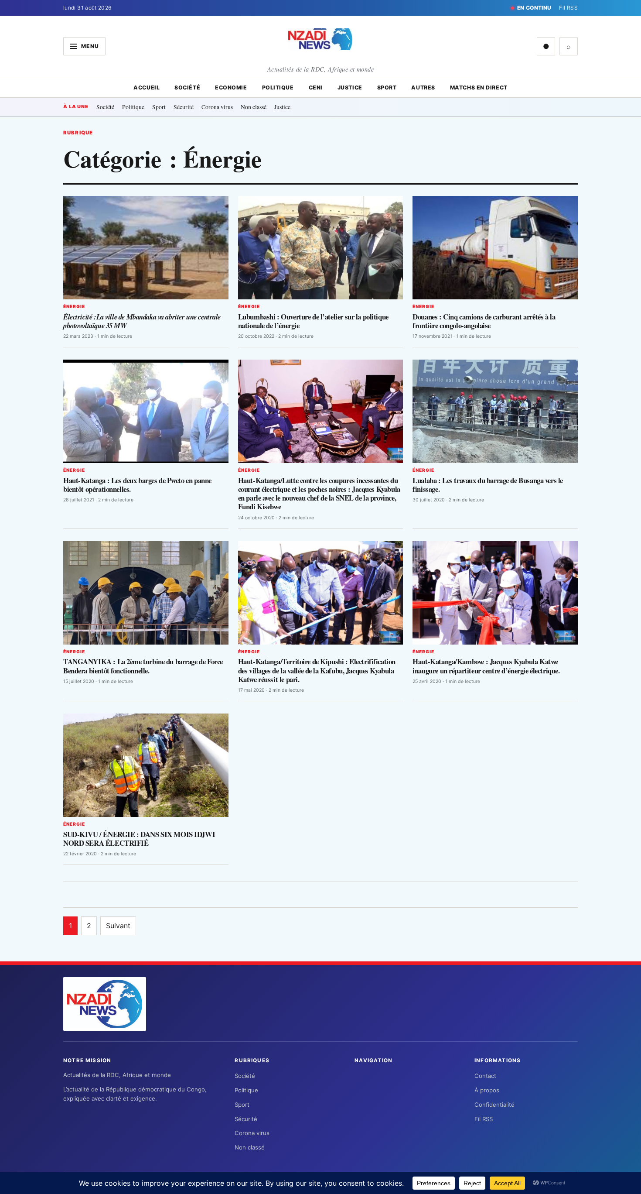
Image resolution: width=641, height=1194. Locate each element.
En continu (534, 7)
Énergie (74, 306)
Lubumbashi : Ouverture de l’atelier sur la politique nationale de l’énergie (313, 321)
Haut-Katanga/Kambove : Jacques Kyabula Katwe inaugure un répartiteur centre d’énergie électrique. (486, 666)
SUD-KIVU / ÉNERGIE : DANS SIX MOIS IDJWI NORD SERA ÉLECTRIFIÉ (139, 838)
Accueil (146, 87)
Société (187, 87)
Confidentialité (494, 1104)
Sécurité (184, 107)
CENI (316, 87)
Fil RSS (568, 7)
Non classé (253, 107)
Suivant (118, 925)
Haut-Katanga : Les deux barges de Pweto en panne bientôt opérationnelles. (137, 484)
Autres (423, 87)
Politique (278, 87)
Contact (485, 1075)
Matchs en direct (479, 87)
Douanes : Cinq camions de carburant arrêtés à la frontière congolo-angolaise (484, 321)
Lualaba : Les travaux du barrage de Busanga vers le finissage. (488, 484)
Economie (231, 87)
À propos (486, 1090)
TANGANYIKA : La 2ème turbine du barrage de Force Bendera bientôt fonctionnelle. (143, 666)
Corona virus (217, 107)
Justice (350, 87)
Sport (387, 87)
